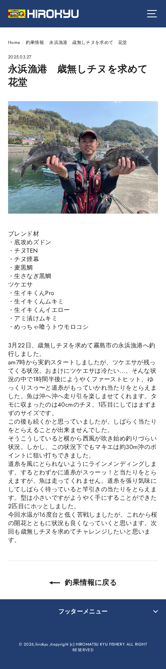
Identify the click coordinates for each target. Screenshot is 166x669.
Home (14, 42)
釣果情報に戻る (90, 582)
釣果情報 (35, 42)
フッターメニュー (83, 611)
